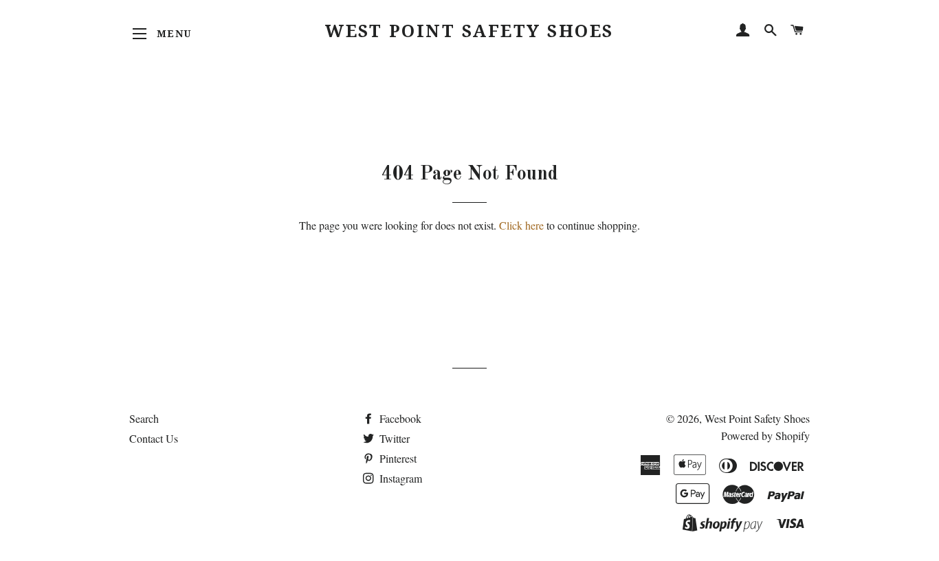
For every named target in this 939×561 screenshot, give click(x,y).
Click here (521, 225)
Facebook (399, 418)
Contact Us (153, 438)
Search (144, 418)
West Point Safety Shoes (469, 31)
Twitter (393, 438)
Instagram (399, 478)
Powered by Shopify (765, 435)
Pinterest (397, 458)
